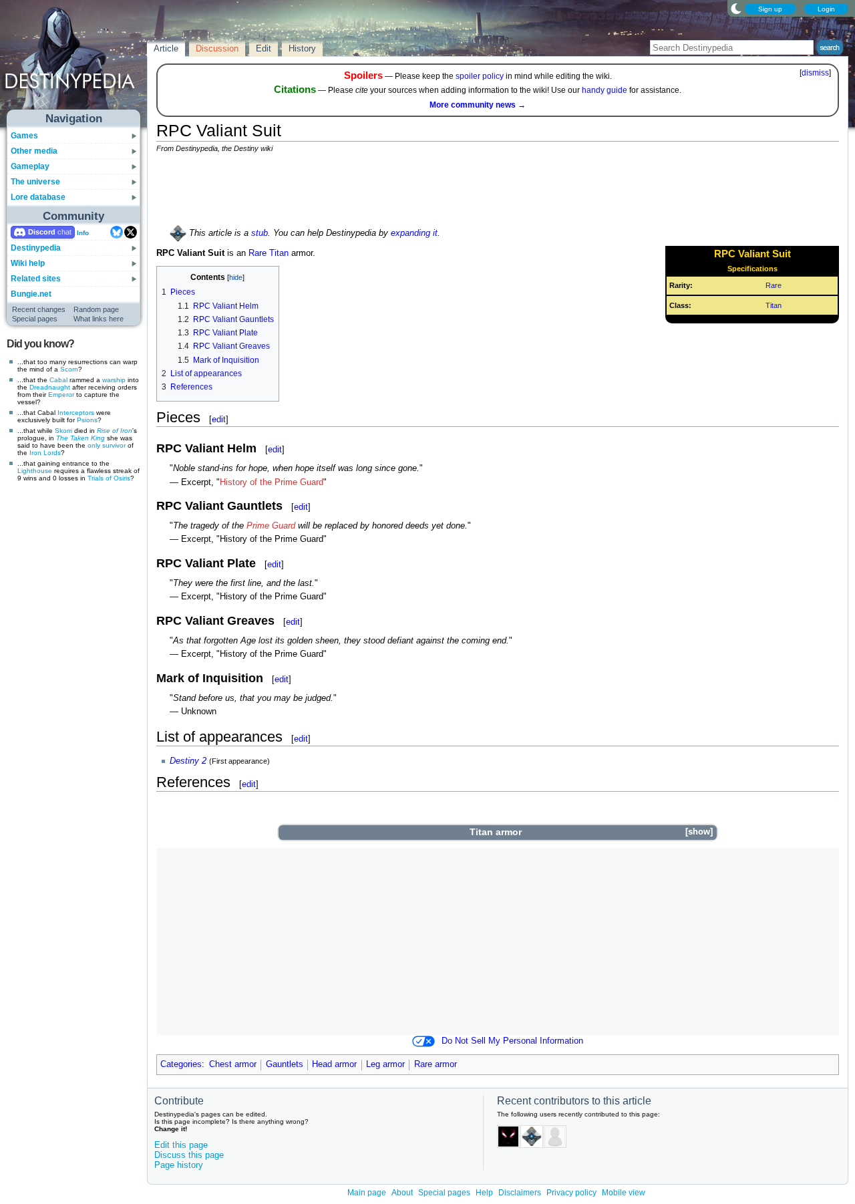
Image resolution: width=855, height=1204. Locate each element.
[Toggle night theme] (736, 8)
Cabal (58, 380)
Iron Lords (45, 452)
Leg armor (385, 1064)
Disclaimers (519, 1192)
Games (24, 135)
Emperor (61, 394)
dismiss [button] (815, 73)
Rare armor (435, 1064)
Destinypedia (36, 248)
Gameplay (30, 166)
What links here (98, 319)
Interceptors (75, 412)
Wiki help (28, 263)
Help (484, 1192)
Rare (773, 285)
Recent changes (38, 309)
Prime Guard (270, 526)
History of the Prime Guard (271, 482)
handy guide (604, 90)
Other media (34, 151)
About (402, 1192)
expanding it (414, 233)
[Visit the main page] (74, 61)
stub (259, 233)
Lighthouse (34, 470)
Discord (41, 232)
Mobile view (623, 1192)
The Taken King (80, 438)
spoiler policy (480, 76)
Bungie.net (31, 294)
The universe (35, 181)
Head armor (334, 1064)
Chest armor (232, 1064)
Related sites (36, 278)
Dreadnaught (49, 387)
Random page (96, 309)
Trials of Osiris (109, 478)
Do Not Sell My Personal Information (512, 1041)
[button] (698, 832)
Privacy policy (571, 1192)
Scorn (69, 369)
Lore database (38, 197)
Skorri (63, 430)
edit (219, 419)
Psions (87, 420)
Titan (773, 305)
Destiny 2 (188, 761)
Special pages (34, 319)
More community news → (478, 105)
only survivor (107, 445)
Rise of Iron (114, 430)
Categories (181, 1064)
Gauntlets (284, 1064)
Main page (366, 1192)
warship (114, 380)
